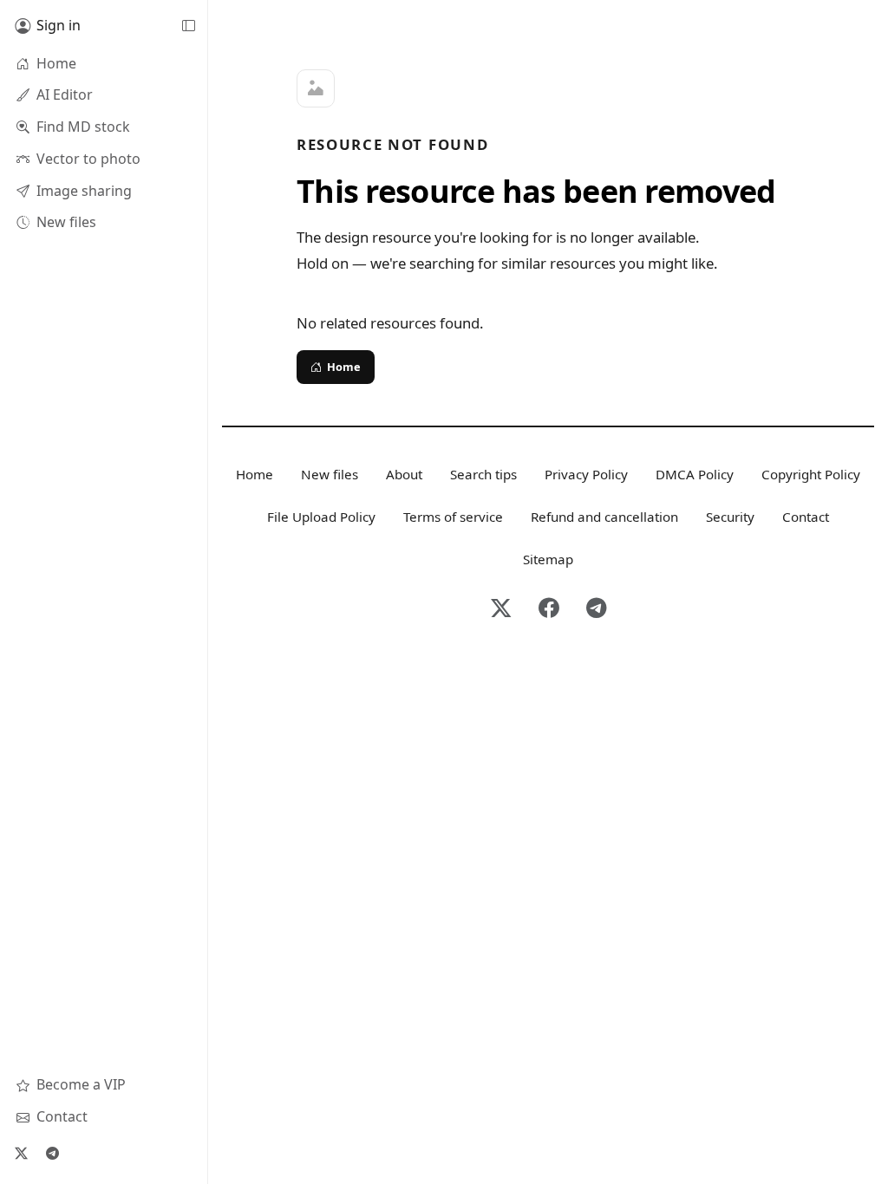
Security (730, 516)
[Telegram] (52, 1153)
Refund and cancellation (604, 516)
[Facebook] (548, 609)
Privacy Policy (586, 474)
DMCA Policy (695, 474)
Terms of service (453, 516)
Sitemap (548, 559)
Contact (805, 516)
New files (329, 474)
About (404, 474)
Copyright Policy (810, 474)
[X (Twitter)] (21, 1153)
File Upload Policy (321, 516)
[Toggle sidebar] (188, 26)
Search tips (483, 474)
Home (344, 366)
